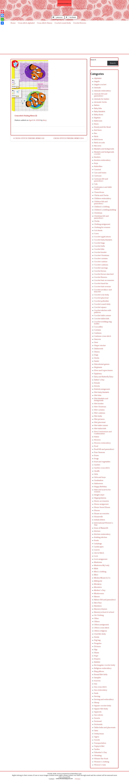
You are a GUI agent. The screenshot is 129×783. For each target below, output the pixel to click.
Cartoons (97, 176)
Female (97, 383)
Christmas (98, 213)
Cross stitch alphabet (26, 23)
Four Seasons (99, 452)
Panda (96, 637)
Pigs (95, 650)
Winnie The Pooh (101, 759)
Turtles (97, 749)
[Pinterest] (2, 12)
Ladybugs (98, 544)
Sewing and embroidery (104, 699)
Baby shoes (98, 115)
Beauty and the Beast (102, 127)
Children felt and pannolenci (101, 203)
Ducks (96, 358)
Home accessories (101, 501)
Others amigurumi (101, 625)
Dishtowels (98, 349)
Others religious (100, 631)
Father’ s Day (99, 380)
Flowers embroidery (102, 443)
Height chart (99, 495)
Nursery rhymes (100, 609)
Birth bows (98, 140)
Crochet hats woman (102, 287)
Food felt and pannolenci (104, 449)
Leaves (97, 550)
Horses (97, 510)
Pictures (97, 646)
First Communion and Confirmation (103, 433)
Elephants (98, 367)
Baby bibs (98, 108)
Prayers (97, 659)
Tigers (96, 737)
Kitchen (97, 531)
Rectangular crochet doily (104, 665)
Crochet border (100, 252)
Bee (95, 133)
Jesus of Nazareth (101, 528)
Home (13, 23)
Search (93, 60)
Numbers (98, 606)
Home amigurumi (101, 504)
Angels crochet (100, 85)
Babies (96, 105)
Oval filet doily (100, 634)
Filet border (99, 404)
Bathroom (98, 121)
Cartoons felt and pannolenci (101, 180)
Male (96, 569)
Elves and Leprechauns (103, 370)
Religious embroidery (102, 668)
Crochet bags (99, 243)
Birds (96, 136)
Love (96, 556)
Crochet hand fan (101, 283)
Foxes (96, 455)
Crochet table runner (102, 316)
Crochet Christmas (101, 255)
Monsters (98, 587)
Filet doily (98, 416)
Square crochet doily (102, 706)
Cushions (97, 333)
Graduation (98, 480)
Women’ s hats (100, 765)
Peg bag (97, 640)
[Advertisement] (64, 40)
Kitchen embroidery (102, 534)
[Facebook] (2, 15)
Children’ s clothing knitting (105, 210)
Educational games (101, 364)
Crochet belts (99, 246)
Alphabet (97, 78)
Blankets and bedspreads (104, 149)
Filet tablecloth (100, 429)
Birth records (99, 143)
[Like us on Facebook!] (71, 19)
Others (97, 622)
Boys (96, 163)
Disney (97, 352)
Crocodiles (98, 327)
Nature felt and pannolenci (105, 600)
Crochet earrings (101, 268)
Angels (97, 81)
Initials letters (99, 520)
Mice (96, 575)
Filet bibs (97, 395)
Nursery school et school (104, 612)
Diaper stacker (100, 346)
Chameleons (99, 192)
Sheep (96, 703)
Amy (45, 120)
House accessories (101, 514)
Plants (96, 653)
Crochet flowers (79, 23)
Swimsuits (98, 724)
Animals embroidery (102, 91)
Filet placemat (99, 422)
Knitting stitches (100, 537)
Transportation (100, 743)
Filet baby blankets (101, 392)
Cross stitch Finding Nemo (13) (29, 138)
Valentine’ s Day (100, 752)
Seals (96, 693)
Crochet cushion (100, 262)
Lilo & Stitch (99, 553)
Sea (95, 684)
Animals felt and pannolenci (100, 95)
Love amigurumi (100, 559)
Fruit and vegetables (102, 462)
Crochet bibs (99, 249)
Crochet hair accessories (104, 280)
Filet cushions (99, 413)
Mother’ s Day (99, 590)
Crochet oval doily (101, 295)
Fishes (96, 437)
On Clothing (99, 615)
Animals (97, 88)
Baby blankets (99, 111)
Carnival (97, 170)
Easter (96, 361)
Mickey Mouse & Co (102, 578)
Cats (96, 184)
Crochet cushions (101, 265)
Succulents (98, 715)
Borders (97, 157)
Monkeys (97, 584)
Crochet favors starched (104, 274)
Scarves (97, 681)
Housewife (98, 517)
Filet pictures (99, 419)
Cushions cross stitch (102, 336)
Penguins (97, 643)
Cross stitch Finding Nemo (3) (68, 138)
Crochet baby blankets (103, 240)
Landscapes (99, 547)
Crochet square (100, 307)
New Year (98, 603)
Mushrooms (99, 593)
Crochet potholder (101, 301)
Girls (96, 474)
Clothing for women (102, 227)
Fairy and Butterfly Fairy (103, 377)
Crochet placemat (101, 298)
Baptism (97, 118)
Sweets (97, 718)
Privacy (77, 779)
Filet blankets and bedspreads (101, 400)
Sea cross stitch (100, 687)
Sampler (97, 678)
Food (96, 446)
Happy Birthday (100, 487)
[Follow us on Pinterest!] (58, 19)
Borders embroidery (102, 160)
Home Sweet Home (102, 507)
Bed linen (98, 130)
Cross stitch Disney (44, 23)
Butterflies (98, 166)
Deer (96, 342)
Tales (96, 731)
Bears (96, 124)
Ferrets (97, 386)
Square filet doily (101, 709)
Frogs (96, 459)
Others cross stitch (101, 628)
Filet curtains (99, 410)
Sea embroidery (100, 690)
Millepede (98, 581)
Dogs (96, 355)
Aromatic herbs (100, 102)
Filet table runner (101, 425)
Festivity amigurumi (102, 389)
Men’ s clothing (100, 572)
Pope (96, 656)
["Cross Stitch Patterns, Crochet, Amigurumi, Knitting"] (64, 3)
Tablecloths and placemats (104, 728)
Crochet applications (102, 237)
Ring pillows (99, 671)
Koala (96, 540)
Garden (97, 465)
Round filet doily (100, 675)
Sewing (97, 696)
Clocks (96, 221)
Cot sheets (98, 230)
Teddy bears (99, 734)
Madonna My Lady (101, 565)
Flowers (97, 440)
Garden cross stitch (102, 468)
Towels (97, 740)
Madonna (98, 562)
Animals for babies (101, 99)
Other (96, 618)
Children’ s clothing (101, 207)
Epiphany (98, 374)
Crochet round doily (63, 23)
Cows (96, 234)
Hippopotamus (100, 498)
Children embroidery (102, 198)
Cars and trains (100, 173)
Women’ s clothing (101, 762)
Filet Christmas (100, 407)
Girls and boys (100, 477)
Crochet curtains (101, 259)
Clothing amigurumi (102, 224)
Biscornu (97, 146)
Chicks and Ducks (101, 195)
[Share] (2, 23)
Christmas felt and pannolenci (101, 217)
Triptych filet (99, 746)
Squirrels (97, 712)
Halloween (98, 484)
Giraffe (97, 471)
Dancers (97, 339)
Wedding (98, 756)
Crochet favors (100, 271)
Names (97, 597)
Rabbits (97, 662)
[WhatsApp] (2, 19)
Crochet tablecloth (101, 319)
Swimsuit (98, 721)
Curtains (97, 330)
